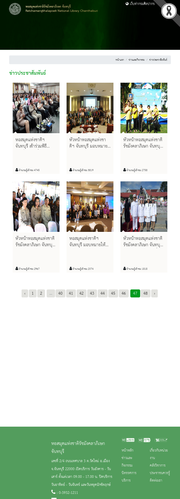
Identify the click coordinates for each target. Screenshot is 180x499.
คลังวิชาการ (157, 465)
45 (113, 293)
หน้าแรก (120, 59)
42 (81, 293)
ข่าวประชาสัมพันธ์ (158, 59)
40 (60, 293)
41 (71, 293)
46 (124, 293)
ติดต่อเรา (156, 480)
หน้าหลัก (127, 450)
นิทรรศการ (129, 473)
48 (145, 293)
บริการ (126, 480)
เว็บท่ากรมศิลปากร (142, 4)
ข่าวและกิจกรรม (137, 59)
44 (103, 293)
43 (92, 293)
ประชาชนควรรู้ (160, 473)
